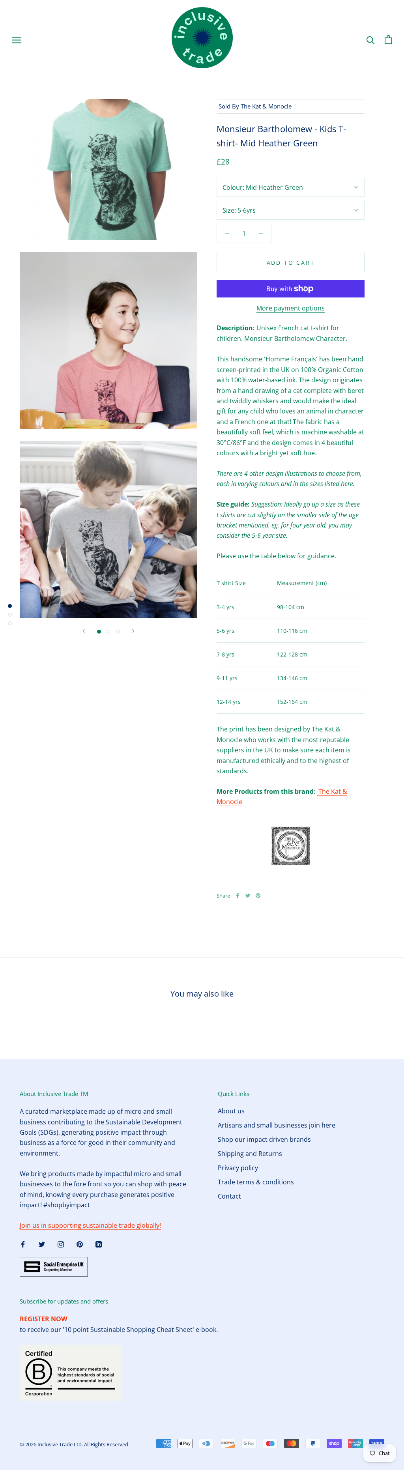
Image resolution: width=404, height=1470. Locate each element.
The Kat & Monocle (266, 106)
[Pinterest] (258, 895)
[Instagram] (61, 1243)
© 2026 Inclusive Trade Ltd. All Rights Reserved (74, 1444)
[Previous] (83, 631)
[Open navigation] (16, 39)
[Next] (133, 631)
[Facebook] (237, 895)
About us (231, 1111)
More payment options (290, 308)
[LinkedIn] (98, 1243)
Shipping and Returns (250, 1153)
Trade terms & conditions (256, 1182)
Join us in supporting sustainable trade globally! (90, 1225)
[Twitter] (247, 895)
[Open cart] (388, 39)
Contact (229, 1196)
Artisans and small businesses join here (276, 1125)
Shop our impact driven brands (264, 1139)
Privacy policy (238, 1167)
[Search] (371, 40)
